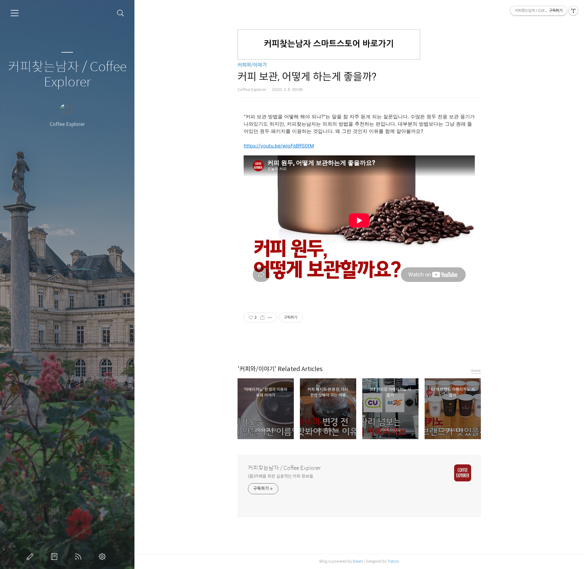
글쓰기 (31, 556)
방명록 (55, 556)
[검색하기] (120, 13)
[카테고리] (15, 13)
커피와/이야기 (252, 65)
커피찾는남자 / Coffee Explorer (67, 75)
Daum (358, 561)
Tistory (393, 561)
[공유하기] (262, 317)
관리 (103, 556)
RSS (79, 556)
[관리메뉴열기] (573, 10)
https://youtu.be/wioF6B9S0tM (279, 146)
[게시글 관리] (270, 317)
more (476, 370)
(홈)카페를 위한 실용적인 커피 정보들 (280, 476)
